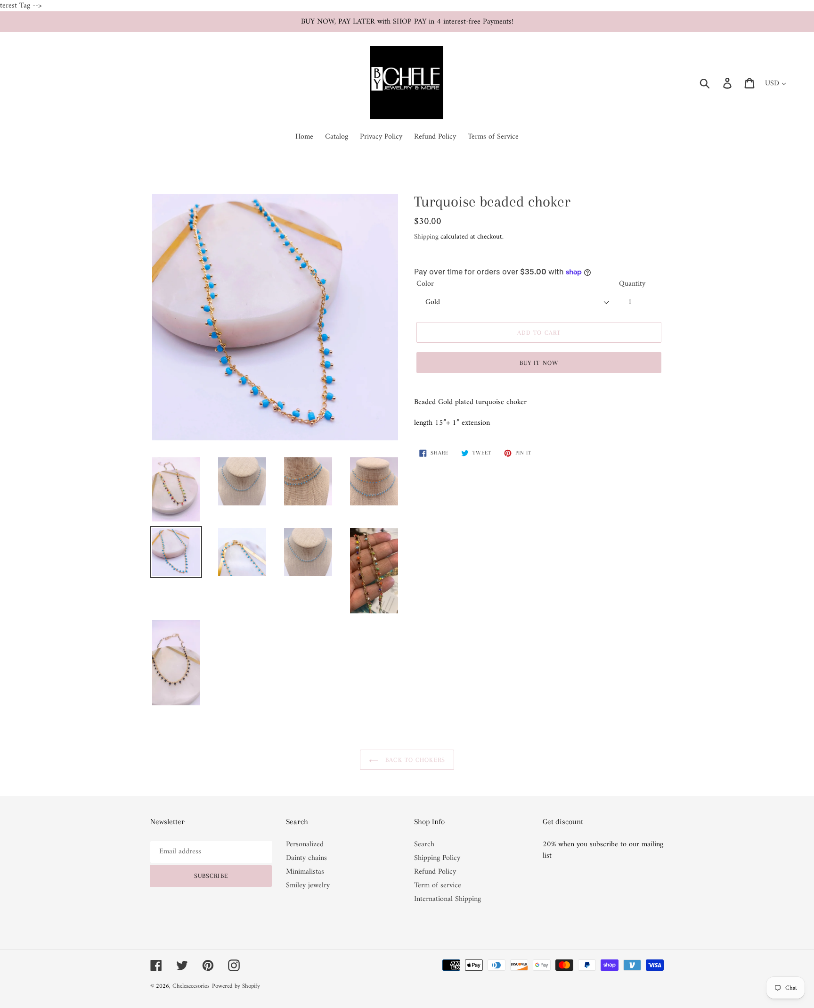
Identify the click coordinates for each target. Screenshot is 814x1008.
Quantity (632, 283)
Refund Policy (435, 871)
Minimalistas (305, 871)
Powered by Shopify (236, 986)
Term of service (437, 885)
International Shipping (447, 899)
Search (424, 844)
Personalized (305, 844)
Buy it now (539, 362)
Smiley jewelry (308, 885)
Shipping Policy (437, 858)
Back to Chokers (414, 759)
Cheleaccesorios (191, 986)
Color (425, 283)
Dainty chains (306, 858)
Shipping (426, 237)
